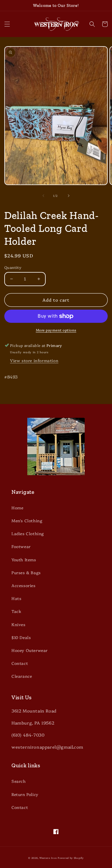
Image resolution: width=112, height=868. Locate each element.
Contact (19, 663)
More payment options (56, 329)
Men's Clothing (26, 520)
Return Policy (24, 794)
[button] (7, 24)
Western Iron (48, 857)
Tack (16, 611)
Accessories (23, 585)
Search (18, 781)
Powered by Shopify (71, 857)
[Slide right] (68, 195)
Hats (16, 598)
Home (17, 507)
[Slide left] (43, 195)
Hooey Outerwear (29, 650)
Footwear (21, 546)
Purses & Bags (26, 572)
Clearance (21, 676)
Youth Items (23, 559)
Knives (18, 624)
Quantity (12, 267)
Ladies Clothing (27, 533)
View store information (34, 360)
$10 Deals (21, 637)
